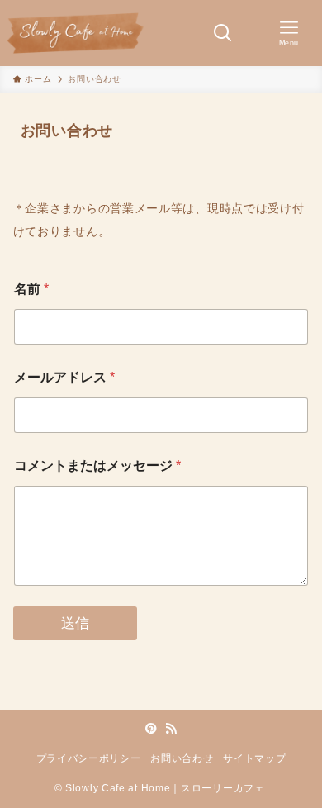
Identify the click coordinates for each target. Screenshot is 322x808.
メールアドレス (64, 377)
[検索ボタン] (223, 33)
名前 (31, 289)
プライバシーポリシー (88, 758)
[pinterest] (151, 728)
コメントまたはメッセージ (97, 466)
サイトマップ (254, 758)
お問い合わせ (181, 758)
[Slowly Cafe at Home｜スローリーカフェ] (75, 33)
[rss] (170, 728)
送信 (75, 623)
